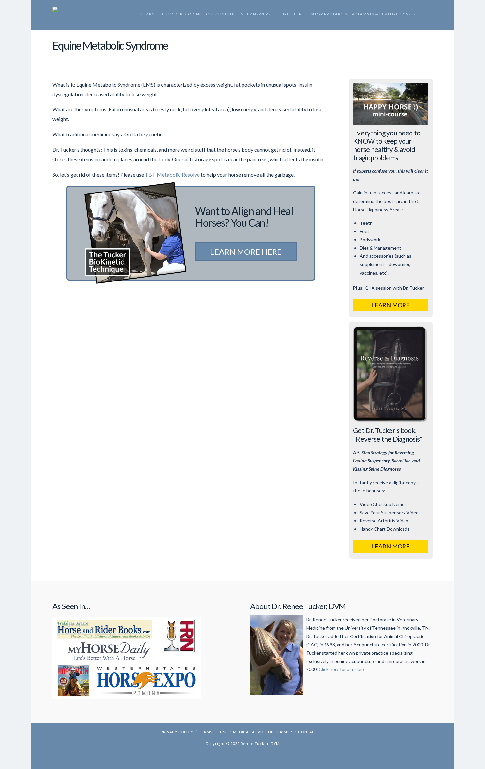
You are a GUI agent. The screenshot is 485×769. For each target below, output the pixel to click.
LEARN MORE (391, 305)
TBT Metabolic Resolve (172, 174)
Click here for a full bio (341, 669)
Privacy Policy (177, 732)
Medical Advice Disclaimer (262, 732)
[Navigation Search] (423, 15)
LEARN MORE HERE (246, 251)
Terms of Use (213, 732)
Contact (308, 732)
